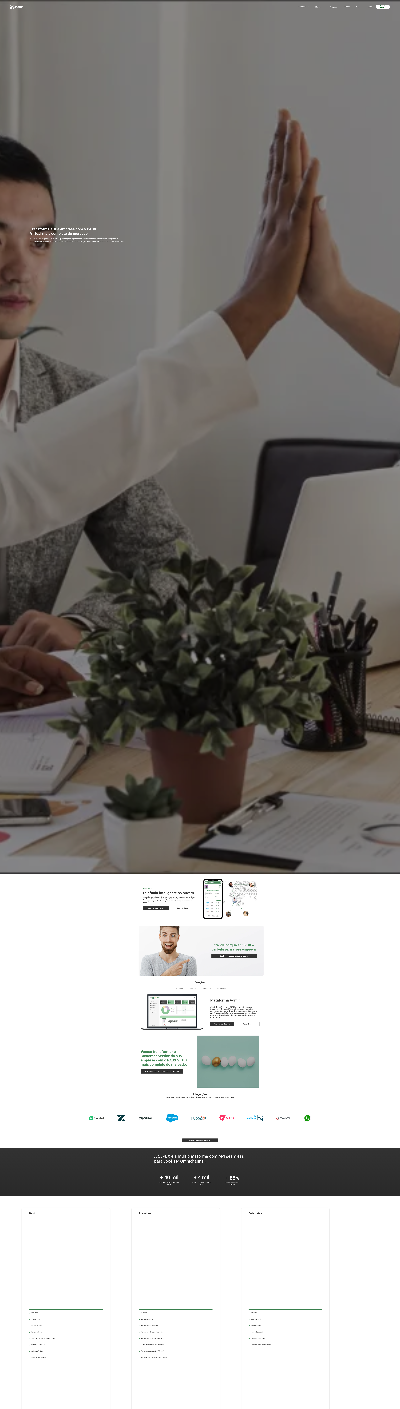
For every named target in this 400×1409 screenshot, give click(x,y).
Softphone (221, 988)
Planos (347, 7)
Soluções (333, 7)
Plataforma (179, 988)
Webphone (207, 988)
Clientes (318, 7)
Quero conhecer (182, 908)
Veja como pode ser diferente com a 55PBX (162, 1071)
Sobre (358, 7)
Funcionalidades (303, 7)
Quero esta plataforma (222, 1024)
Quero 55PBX (382, 7)
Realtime (193, 988)
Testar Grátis (247, 1024)
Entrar (370, 7)
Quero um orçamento (155, 908)
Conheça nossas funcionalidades (234, 956)
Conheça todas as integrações (200, 1140)
